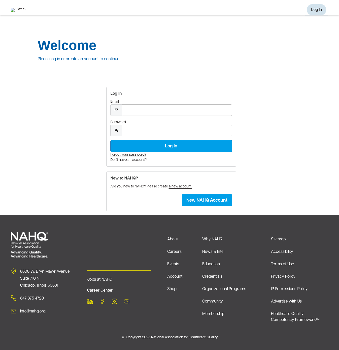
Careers (174, 252)
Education (211, 264)
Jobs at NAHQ (99, 280)
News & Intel (213, 252)
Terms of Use (282, 264)
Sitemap (278, 239)
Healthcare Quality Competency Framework (295, 317)
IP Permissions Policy (289, 289)
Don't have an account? (128, 160)
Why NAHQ (212, 239)
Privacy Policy (283, 277)
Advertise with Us (286, 302)
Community (212, 302)
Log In (316, 10)
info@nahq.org (32, 311)
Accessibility (282, 252)
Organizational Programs (224, 289)
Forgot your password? (128, 155)
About (172, 239)
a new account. (180, 186)
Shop (171, 289)
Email (114, 102)
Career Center (100, 291)
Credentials (212, 277)
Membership (213, 314)
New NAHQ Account (207, 200)
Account (174, 277)
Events (173, 264)
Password (118, 122)
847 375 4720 (32, 299)
